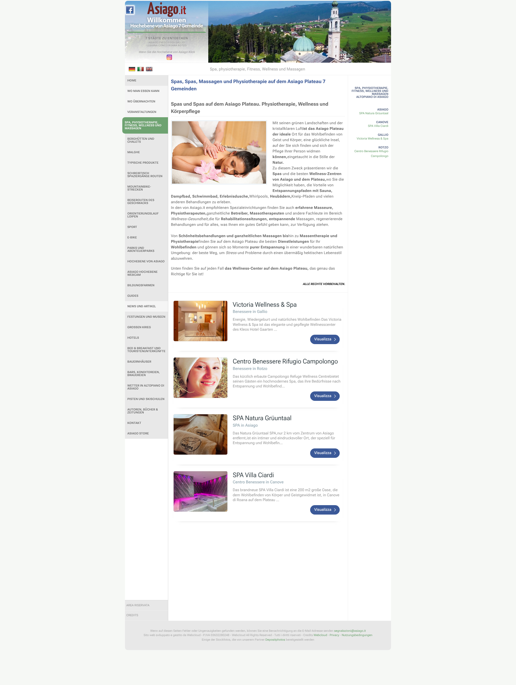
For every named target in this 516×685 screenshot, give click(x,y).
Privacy (334, 635)
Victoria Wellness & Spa (372, 138)
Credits (132, 615)
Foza (171, 42)
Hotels (133, 338)
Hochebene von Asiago (146, 261)
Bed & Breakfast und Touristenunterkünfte (146, 350)
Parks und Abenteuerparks (141, 249)
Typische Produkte (143, 163)
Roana (173, 45)
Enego (163, 42)
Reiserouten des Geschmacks (140, 201)
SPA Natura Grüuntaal (373, 113)
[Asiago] (166, 9)
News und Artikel (141, 306)
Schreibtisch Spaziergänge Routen (145, 175)
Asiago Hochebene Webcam (142, 273)
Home (131, 80)
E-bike (132, 237)
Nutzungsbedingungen (357, 635)
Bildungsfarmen (141, 285)
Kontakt (134, 423)
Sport (132, 227)
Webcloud (320, 635)
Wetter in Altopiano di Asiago (145, 387)
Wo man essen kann (143, 91)
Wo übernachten (141, 101)
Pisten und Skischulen (145, 399)
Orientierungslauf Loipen (143, 215)
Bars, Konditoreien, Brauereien (143, 373)
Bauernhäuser (139, 361)
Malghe (133, 152)
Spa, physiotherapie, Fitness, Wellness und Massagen (143, 125)
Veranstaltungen (141, 112)
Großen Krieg (139, 327)
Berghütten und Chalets (140, 140)
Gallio (180, 42)
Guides (132, 296)
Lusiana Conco (157, 45)
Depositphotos (275, 639)
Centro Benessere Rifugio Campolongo (371, 153)
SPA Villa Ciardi (378, 126)
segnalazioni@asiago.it (350, 631)
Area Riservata (137, 605)
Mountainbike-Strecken (139, 188)
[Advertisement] (146, 519)
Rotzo (182, 45)
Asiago (153, 42)
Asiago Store (138, 433)
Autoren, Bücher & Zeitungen (142, 411)
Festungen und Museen (146, 317)
